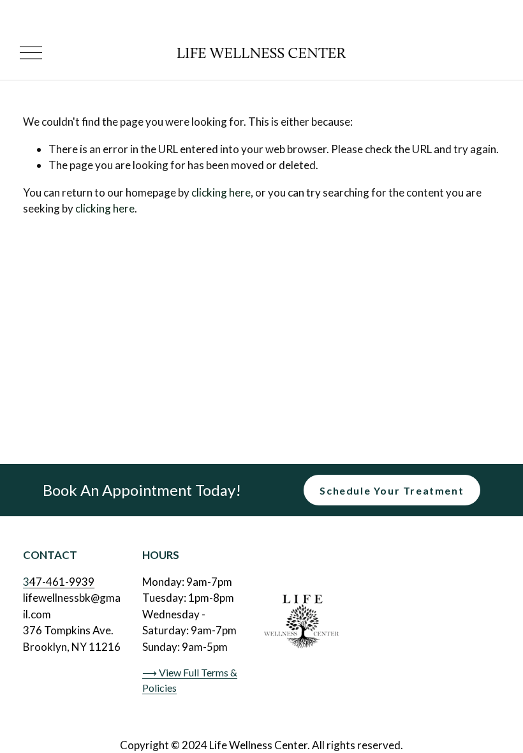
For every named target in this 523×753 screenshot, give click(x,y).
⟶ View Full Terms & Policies (189, 680)
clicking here (221, 192)
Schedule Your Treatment (392, 490)
